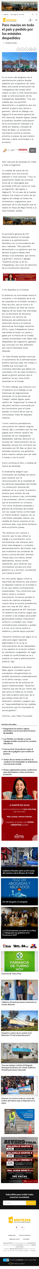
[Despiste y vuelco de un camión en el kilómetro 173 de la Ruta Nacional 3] (19, 1021)
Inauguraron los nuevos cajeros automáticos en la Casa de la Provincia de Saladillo (19, 730)
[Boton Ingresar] (30, 20)
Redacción (12, 1235)
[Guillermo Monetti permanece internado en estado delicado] (19, 990)
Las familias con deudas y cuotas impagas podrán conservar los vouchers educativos (19, 741)
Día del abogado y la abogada (14, 902)
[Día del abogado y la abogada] (19, 888)
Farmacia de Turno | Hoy (11, 974)
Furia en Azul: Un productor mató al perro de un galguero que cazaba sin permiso (18, 751)
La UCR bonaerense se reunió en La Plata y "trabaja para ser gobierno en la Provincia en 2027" (19, 932)
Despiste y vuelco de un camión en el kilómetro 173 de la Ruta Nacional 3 (17, 1034)
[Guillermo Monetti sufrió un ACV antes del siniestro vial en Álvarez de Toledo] (19, 857)
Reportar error (15, 1239)
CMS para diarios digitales (19, 1264)
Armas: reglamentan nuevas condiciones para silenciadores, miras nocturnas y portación (20, 772)
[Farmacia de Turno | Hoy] (19, 961)
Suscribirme (31, 1203)
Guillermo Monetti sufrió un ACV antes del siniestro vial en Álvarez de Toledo (18, 872)
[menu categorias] (36, 20)
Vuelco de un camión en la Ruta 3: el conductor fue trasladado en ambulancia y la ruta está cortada (21, 761)
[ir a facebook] (17, 1227)
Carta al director (25, 1235)
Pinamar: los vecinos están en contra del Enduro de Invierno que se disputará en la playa (18, 1100)
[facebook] (32, 14)
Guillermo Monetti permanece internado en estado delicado (19, 1003)
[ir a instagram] (22, 1227)
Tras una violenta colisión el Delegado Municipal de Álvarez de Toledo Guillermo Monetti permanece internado (19, 1067)
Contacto (26, 1239)
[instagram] (36, 14)
